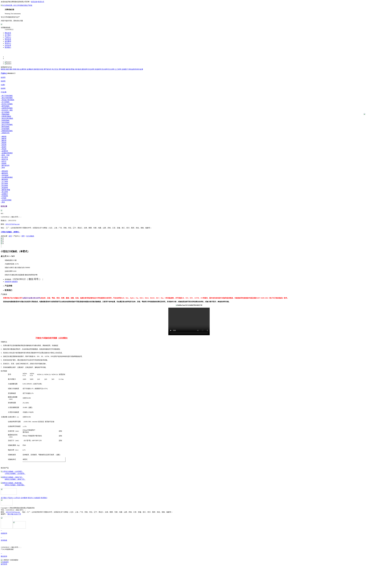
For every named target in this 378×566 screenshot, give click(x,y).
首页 (10, 236)
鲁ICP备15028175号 (14, 514)
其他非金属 (139, 69)
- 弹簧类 (3, 149)
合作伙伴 (8, 45)
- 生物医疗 (4, 194)
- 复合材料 (4, 192)
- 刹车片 (3, 161)
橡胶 (64, 69)
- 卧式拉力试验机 (7, 104)
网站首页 (8, 33)
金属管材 (23, 69)
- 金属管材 (4, 151)
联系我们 (8, 47)
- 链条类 (3, 145)
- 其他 (3, 167)
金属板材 (30, 69)
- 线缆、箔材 (5, 155)
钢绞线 (3, 69)
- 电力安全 (4, 157)
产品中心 (8, 37)
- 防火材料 (4, 183)
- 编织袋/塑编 (5, 190)
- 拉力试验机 (5, 102)
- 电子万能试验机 (7, 96)
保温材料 (98, 69)
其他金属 (131, 69)
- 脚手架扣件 (5, 165)
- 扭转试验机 (5, 122)
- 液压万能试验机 (7, 98)
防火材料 (111, 69)
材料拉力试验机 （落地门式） (15, 479)
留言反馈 (34, 2)
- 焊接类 (3, 163)
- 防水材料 (4, 185)
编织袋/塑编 (70, 69)
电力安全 (55, 69)
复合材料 (91, 69)
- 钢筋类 (3, 138)
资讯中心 (8, 43)
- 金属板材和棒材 (7, 153)
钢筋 (7, 69)
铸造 (42, 69)
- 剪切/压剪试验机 (7, 118)
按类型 (3, 77)
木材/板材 (78, 69)
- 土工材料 (4, 181)
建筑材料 (85, 69)
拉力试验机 (30, 236)
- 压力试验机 (5, 112)
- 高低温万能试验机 (7, 100)
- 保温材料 (4, 188)
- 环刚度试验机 (6, 116)
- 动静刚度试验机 (7, 108)
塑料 (60, 69)
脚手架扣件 (48, 69)
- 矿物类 (3, 198)
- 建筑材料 (4, 179)
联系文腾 (4, 206)
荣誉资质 (8, 39)
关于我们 (8, 35)
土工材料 (118, 69)
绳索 (15, 69)
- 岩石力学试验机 (7, 124)
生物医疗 (125, 69)
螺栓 (11, 69)
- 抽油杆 (3, 147)
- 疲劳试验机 (5, 106)
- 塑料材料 (4, 171)
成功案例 (8, 41)
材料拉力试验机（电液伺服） (15, 485)
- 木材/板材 (4, 175)
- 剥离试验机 (5, 120)
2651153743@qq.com (12, 224)
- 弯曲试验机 (5, 114)
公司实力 (17, 498)
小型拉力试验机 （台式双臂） (15, 473)
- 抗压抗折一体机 (7, 110)
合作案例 (24, 498)
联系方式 (41, 2)
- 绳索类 (3, 143)
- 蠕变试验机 (5, 127)
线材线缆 (36, 69)
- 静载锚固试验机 (7, 131)
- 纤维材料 (4, 196)
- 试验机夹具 (5, 133)
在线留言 (14, 281)
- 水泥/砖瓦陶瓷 (6, 200)
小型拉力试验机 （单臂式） (10, 232)
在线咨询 (8, 281)
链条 (18, 69)
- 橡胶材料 (4, 173)
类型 (23, 236)
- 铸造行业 (4, 159)
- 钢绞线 (3, 136)
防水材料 (105, 69)
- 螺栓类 (3, 140)
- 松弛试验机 (5, 129)
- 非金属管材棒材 (7, 177)
